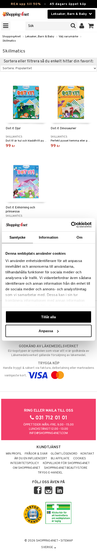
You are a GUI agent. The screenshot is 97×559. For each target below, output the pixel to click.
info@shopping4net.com (48, 433)
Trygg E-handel (50, 473)
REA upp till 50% (26, 4)
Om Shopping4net (26, 468)
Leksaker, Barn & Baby (39, 37)
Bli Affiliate (60, 458)
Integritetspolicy (24, 463)
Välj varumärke (68, 37)
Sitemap (67, 541)
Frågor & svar (36, 454)
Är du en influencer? (30, 458)
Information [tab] (48, 237)
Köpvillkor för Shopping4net (66, 463)
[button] (91, 26)
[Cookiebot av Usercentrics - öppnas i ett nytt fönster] (71, 225)
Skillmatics (9, 41)
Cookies (79, 458)
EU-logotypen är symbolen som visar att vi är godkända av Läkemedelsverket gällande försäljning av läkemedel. (48, 350)
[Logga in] (81, 26)
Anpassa (46, 331)
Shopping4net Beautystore (65, 468)
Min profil (14, 454)
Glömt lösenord (64, 454)
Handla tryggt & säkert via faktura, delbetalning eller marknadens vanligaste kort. (48, 369)
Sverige (47, 547)
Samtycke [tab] (17, 237)
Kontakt (87, 454)
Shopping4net (11, 37)
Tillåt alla (48, 317)
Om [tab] (79, 237)
